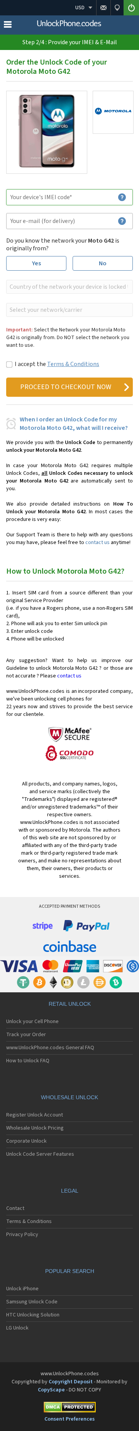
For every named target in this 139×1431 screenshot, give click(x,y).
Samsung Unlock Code (32, 1302)
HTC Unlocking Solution (32, 1315)
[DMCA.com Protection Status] (69, 1408)
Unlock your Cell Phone (32, 1021)
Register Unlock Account (34, 1115)
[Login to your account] (131, 7)
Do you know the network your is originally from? (62, 244)
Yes (36, 263)
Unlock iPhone (22, 1289)
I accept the (57, 364)
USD (80, 8)
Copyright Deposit (71, 1382)
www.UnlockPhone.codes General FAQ (50, 1048)
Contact (15, 1208)
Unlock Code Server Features (40, 1154)
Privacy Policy (22, 1234)
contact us (97, 542)
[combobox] (69, 286)
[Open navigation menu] (8, 26)
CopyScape (51, 1390)
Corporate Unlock (26, 1141)
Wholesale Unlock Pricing (35, 1128)
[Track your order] (117, 7)
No (103, 263)
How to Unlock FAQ (27, 1061)
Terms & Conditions (73, 364)
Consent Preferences (69, 1419)
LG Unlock (17, 1328)
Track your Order (26, 1034)
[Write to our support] (103, 7)
